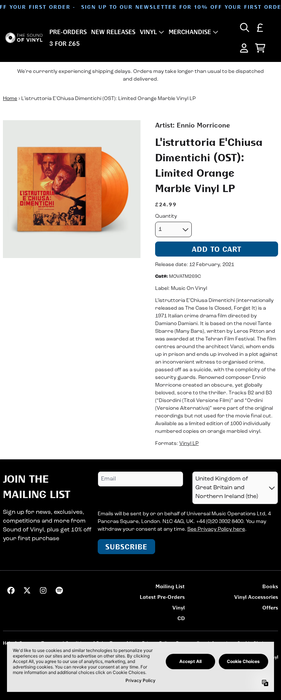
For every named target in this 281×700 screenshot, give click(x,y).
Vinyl (178, 607)
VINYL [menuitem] (148, 32)
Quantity (166, 216)
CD (181, 618)
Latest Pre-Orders (162, 597)
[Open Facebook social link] (11, 590)
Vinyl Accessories (256, 597)
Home (10, 99)
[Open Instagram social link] (43, 590)
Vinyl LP (189, 443)
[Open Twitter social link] (27, 590)
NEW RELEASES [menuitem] (113, 32)
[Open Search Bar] (244, 27)
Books (270, 586)
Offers (270, 607)
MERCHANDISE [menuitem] (190, 32)
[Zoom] (71, 189)
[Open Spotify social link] (59, 590)
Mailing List (170, 586)
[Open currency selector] (260, 27)
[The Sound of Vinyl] (24, 38)
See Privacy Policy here (216, 529)
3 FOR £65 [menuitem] (64, 43)
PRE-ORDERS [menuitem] (68, 32)
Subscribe (126, 546)
